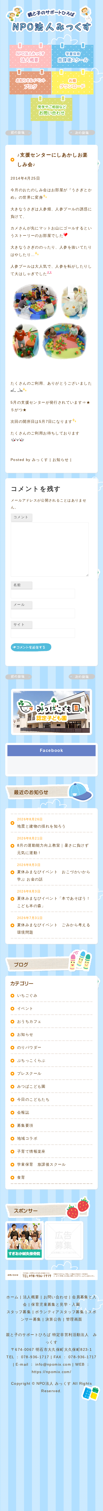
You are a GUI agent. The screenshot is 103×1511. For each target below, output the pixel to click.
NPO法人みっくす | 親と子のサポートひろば (51, 23)
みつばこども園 (31, 1086)
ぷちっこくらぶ (31, 1060)
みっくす (40, 460)
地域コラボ (27, 1138)
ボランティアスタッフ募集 (59, 1312)
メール (19, 605)
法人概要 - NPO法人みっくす (30, 55)
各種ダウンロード (73, 82)
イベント (25, 1008)
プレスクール (29, 1073)
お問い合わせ (56, 1297)
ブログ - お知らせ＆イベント (30, 82)
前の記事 (21, 133)
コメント (21, 517)
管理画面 (74, 1319)
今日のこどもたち (33, 1099)
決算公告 (53, 1319)
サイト (19, 624)
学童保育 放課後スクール (41, 1164)
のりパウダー (29, 1047)
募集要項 (25, 1125)
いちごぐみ (27, 995)
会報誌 (23, 1112)
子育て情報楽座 (31, 1151)
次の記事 (78, 133)
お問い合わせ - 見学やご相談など (51, 108)
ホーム (12, 1297)
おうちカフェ (29, 1021)
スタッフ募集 (19, 1312)
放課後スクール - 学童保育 (73, 55)
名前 (17, 585)
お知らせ (61, 460)
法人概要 (31, 1297)
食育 (21, 1177)
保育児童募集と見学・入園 (55, 1304)
